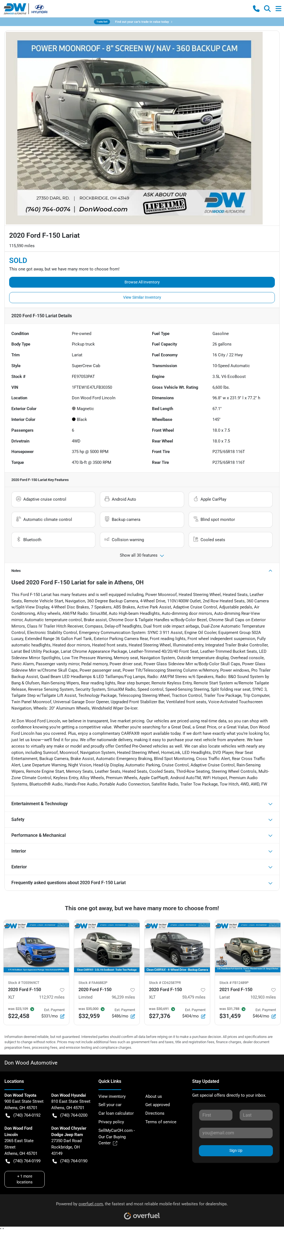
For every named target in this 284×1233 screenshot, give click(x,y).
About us (153, 1096)
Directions (154, 1113)
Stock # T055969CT (23, 983)
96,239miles (123, 997)
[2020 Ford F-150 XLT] (36, 947)
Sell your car (109, 1104)
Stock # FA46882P (92, 983)
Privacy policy (111, 1121)
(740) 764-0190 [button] (73, 1160)
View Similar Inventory (142, 297)
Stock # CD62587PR (165, 983)
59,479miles (194, 997)
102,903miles (263, 997)
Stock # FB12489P (233, 983)
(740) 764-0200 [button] (73, 1115)
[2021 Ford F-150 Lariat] (247, 947)
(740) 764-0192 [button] (26, 1115)
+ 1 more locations (24, 1179)
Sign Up (235, 1150)
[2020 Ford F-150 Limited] (107, 947)
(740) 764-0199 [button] (26, 1160)
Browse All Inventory (142, 282)
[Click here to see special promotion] (142, 21)
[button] (256, 8)
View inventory (112, 1096)
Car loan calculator (116, 1113)
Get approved (157, 1104)
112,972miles (52, 997)
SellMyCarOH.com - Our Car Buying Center (116, 1137)
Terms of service (160, 1121)
